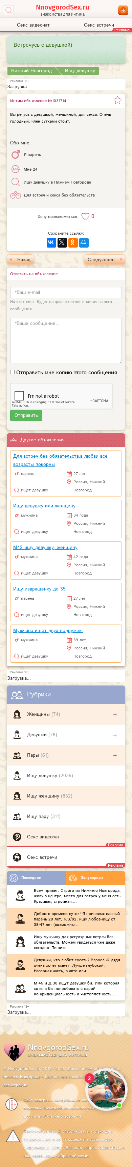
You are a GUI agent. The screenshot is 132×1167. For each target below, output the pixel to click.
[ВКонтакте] (51, 243)
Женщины (39, 714)
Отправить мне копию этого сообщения (66, 372)
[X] (62, 243)
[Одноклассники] (73, 243)
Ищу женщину (44, 796)
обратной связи (73, 1156)
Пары (34, 755)
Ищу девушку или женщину (44, 506)
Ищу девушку (43, 775)
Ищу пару (38, 816)
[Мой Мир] (84, 243)
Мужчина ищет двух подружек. (48, 630)
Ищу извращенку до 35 (39, 589)
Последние (31, 878)
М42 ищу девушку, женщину (45, 547)
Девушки (37, 734)
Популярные (92, 878)
